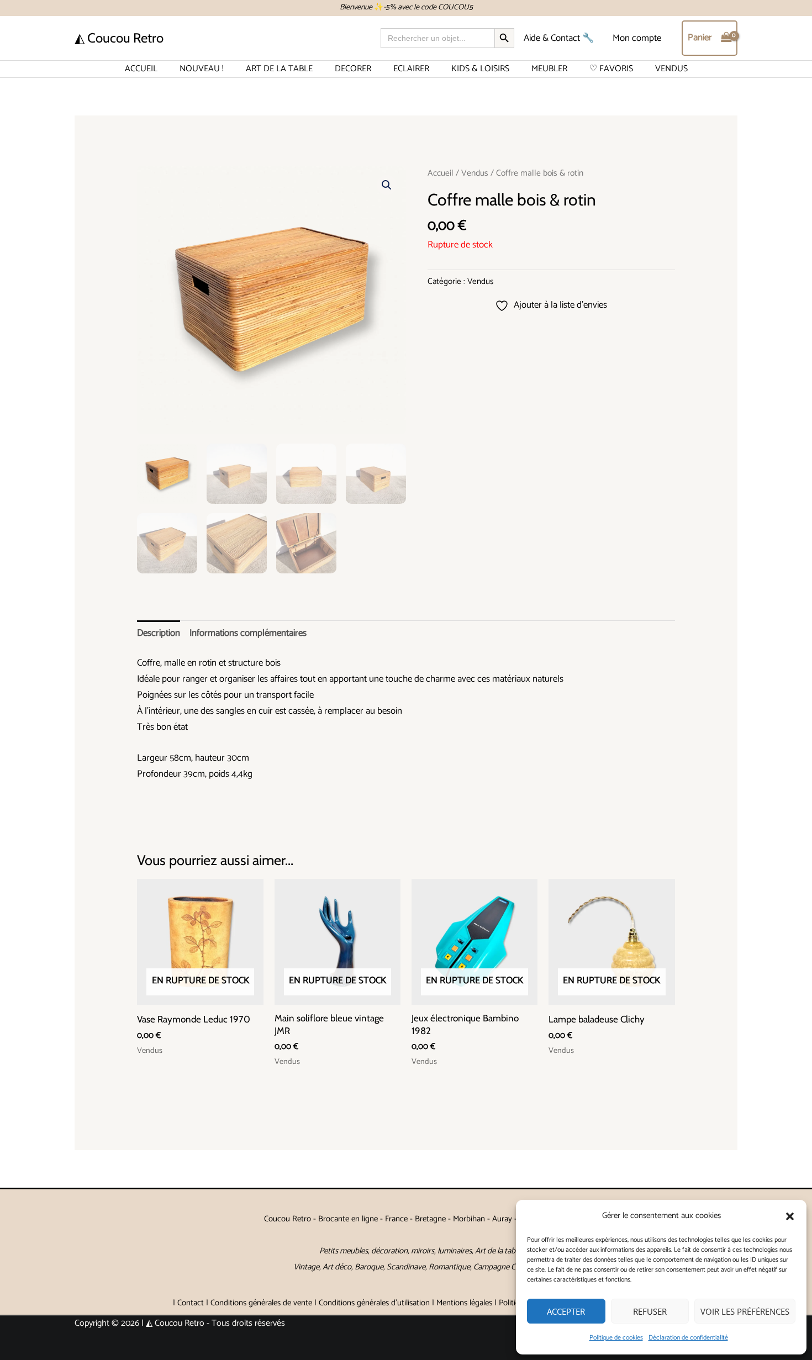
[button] (789, 1216)
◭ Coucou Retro (119, 38)
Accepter (566, 1311)
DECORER (353, 68)
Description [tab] (158, 633)
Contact (190, 1303)
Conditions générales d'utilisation (374, 1303)
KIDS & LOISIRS (480, 68)
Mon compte (637, 38)
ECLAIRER (411, 68)
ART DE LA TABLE (279, 68)
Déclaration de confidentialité (688, 1337)
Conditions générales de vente (261, 1303)
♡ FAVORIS (611, 68)
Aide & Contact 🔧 (559, 38)
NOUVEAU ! (202, 68)
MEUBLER (549, 68)
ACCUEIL (141, 68)
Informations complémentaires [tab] (248, 633)
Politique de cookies (616, 1337)
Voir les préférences (744, 1311)
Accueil (441, 173)
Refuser (650, 1311)
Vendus (474, 173)
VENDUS (671, 68)
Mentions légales (464, 1303)
